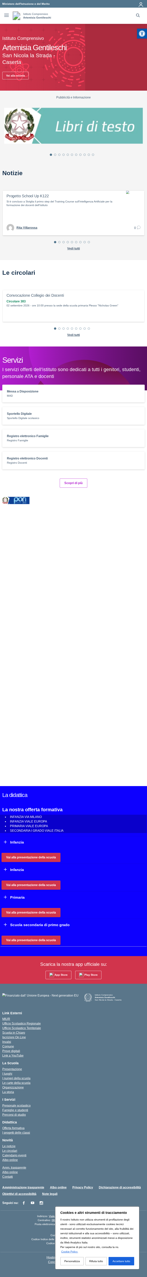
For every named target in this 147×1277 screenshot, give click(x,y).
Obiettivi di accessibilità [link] (19, 1194)
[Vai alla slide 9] (84, 155)
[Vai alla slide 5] (68, 155)
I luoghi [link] (7, 1073)
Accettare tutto (121, 1261)
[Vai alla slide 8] (80, 155)
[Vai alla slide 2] (55, 155)
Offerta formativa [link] (13, 1128)
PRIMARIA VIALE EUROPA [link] (29, 826)
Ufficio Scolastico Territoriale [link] (21, 1028)
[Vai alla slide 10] (89, 155)
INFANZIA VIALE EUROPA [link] (28, 821)
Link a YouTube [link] (13, 1055)
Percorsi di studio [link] (14, 1114)
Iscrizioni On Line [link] (14, 1037)
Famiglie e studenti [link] (15, 1110)
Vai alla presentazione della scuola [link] (31, 857)
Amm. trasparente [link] (14, 1167)
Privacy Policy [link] (82, 1187)
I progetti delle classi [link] (16, 1132)
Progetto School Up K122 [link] (28, 196)
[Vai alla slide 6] (72, 155)
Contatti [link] (7, 1176)
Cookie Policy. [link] (69, 1251)
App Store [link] (61, 974)
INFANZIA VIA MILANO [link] (26, 817)
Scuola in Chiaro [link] (13, 1032)
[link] (142, 34)
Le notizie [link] (9, 1146)
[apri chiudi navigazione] (6, 16)
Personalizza (72, 1261)
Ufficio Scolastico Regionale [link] (21, 1023)
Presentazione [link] (12, 1069)
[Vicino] (135, 1209)
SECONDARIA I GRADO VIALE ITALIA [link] (37, 830)
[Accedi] (141, 4)
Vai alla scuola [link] (15, 75)
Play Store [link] (91, 974)
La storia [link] (8, 1092)
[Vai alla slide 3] (59, 155)
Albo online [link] (10, 1160)
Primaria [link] (17, 897)
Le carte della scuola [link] (16, 1082)
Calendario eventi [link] (14, 1155)
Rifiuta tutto (96, 1261)
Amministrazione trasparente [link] (23, 1187)
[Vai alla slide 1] (51, 155)
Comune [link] (8, 1046)
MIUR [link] (6, 1019)
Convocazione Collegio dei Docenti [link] (35, 295)
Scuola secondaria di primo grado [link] (40, 925)
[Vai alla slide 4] (63, 155)
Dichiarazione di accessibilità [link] (120, 1187)
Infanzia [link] (17, 842)
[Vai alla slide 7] (76, 155)
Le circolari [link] (9, 1150)
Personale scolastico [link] (16, 1105)
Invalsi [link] (6, 1041)
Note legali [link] (49, 1194)
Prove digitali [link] (11, 1051)
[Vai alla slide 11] (93, 155)
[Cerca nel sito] (138, 15)
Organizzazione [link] (13, 1087)
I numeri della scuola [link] (16, 1078)
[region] (97, 1237)
